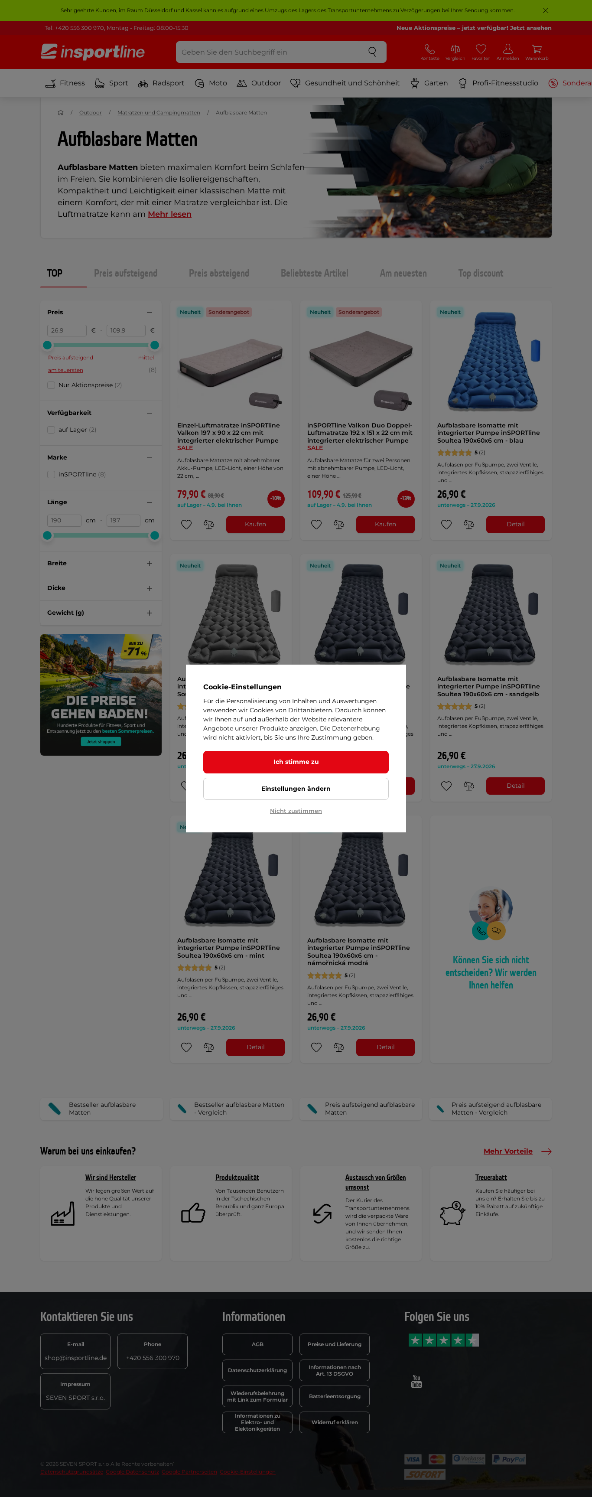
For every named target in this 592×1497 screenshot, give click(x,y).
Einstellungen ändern (296, 789)
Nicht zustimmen (296, 810)
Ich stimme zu (296, 762)
